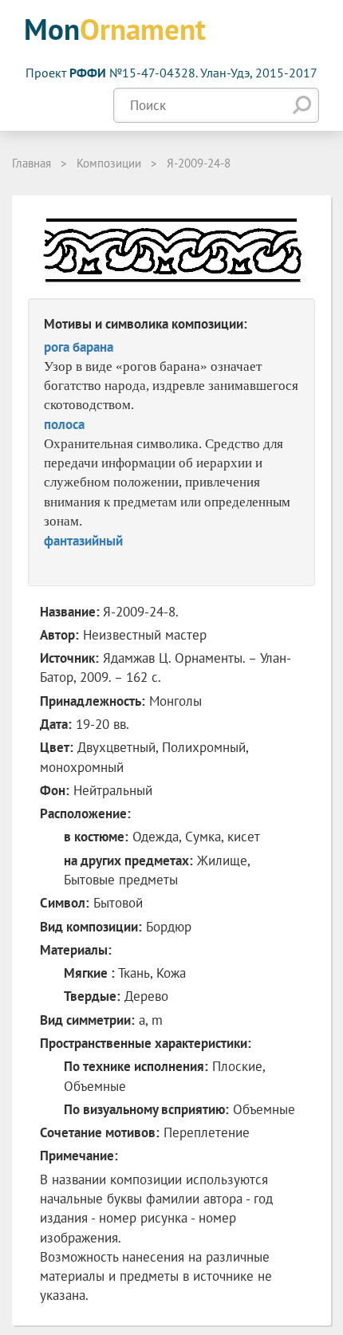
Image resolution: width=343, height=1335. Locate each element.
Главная (31, 163)
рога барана (78, 347)
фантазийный (83, 540)
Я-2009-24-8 (199, 163)
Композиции (109, 163)
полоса (64, 424)
